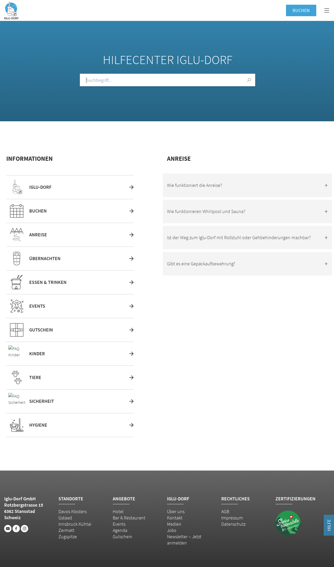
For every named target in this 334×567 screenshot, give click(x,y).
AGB (225, 511)
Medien (174, 524)
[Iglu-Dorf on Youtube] (7, 528)
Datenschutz (233, 524)
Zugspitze (67, 537)
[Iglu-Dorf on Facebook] (16, 528)
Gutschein (122, 537)
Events (119, 524)
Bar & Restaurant (129, 518)
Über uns (175, 511)
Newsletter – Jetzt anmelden (184, 540)
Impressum (232, 518)
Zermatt (66, 530)
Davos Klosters (72, 511)
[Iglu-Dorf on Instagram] (24, 528)
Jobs (171, 530)
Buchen (301, 10)
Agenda (120, 530)
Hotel (118, 511)
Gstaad (65, 518)
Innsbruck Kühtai (74, 524)
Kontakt (174, 518)
